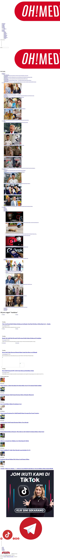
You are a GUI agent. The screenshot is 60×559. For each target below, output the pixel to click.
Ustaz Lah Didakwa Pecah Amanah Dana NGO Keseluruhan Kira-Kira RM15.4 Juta (16, 78)
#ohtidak (3, 25)
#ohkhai (5, 38)
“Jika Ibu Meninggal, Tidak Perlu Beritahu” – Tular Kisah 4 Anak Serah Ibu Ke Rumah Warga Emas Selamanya (19, 168)
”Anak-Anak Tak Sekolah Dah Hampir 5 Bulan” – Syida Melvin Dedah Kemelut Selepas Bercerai (17, 80)
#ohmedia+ (3, 31)
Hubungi (3, 550)
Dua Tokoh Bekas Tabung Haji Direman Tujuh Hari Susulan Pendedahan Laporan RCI (16, 75)
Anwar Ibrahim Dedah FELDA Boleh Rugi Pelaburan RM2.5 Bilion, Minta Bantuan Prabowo (17, 183)
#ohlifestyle (5, 33)
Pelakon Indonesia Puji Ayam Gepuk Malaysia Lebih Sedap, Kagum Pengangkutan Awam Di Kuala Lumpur (19, 95)
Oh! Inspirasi (5, 259)
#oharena (3, 30)
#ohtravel (3, 29)
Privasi (3, 548)
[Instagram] (1, 539)
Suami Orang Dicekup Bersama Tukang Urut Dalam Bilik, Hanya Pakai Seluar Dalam (16, 122)
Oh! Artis (3, 82)
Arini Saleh (4, 325)
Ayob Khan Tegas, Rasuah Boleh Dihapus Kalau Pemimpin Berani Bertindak (14, 170)
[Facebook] (14, 539)
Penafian (3, 549)
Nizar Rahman (5, 354)
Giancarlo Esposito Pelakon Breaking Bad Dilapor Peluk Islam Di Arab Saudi (16, 307)
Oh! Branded (6, 210)
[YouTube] (18, 539)
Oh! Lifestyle (6, 308)
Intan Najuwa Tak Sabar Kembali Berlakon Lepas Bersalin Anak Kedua (14, 97)
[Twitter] (16, 539)
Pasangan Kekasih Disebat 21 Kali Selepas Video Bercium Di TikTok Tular (16, 295)
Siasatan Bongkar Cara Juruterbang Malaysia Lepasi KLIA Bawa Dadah (14, 145)
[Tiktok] (8, 539)
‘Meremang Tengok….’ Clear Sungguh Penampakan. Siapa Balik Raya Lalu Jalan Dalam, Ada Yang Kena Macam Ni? (22, 222)
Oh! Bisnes (5, 209)
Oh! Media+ (4, 207)
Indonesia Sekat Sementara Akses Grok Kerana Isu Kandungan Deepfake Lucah (17, 258)
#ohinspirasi (5, 35)
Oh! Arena (5, 208)
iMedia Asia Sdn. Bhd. (10, 556)
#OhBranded (5, 37)
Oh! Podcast (5, 309)
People (5, 556)
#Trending (3, 24)
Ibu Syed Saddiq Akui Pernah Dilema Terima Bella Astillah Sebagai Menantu (14, 108)
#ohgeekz (3, 27)
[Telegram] (31, 539)
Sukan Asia (3, 23)
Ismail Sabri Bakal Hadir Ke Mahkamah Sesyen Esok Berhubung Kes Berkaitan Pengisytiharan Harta (18, 77)
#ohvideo (5, 36)
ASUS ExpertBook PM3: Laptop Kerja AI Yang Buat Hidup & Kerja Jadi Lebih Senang (18, 235)
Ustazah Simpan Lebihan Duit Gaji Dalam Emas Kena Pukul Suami (13, 156)
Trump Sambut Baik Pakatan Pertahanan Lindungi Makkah (14, 271)
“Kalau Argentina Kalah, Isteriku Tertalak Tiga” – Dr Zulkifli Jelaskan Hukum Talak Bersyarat (19, 284)
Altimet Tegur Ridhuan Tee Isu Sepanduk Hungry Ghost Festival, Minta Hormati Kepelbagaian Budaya (18, 206)
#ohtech (5, 32)
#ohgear (5, 34)
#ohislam (3, 26)
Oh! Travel (5, 310)
